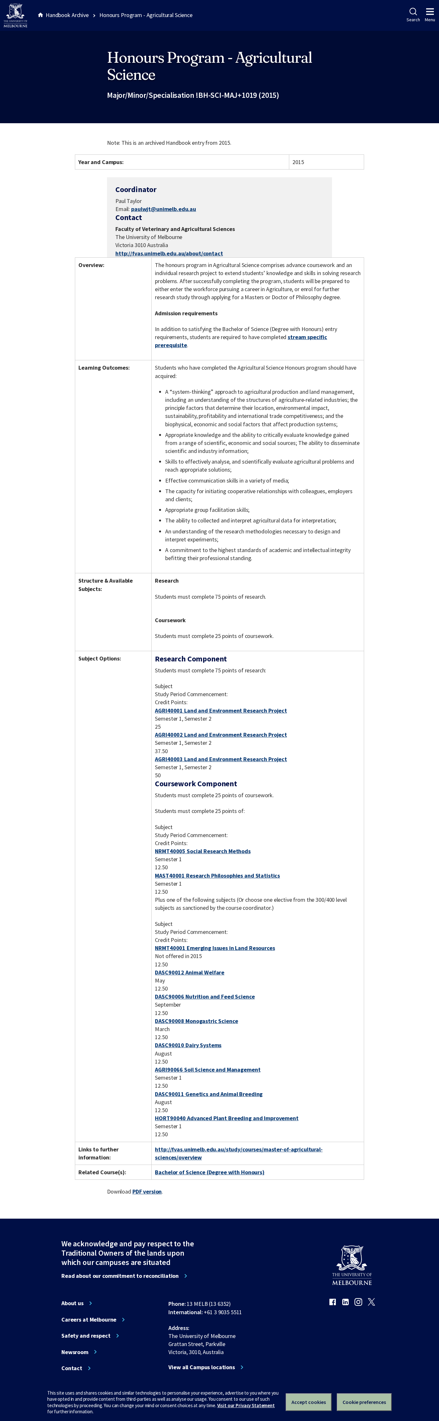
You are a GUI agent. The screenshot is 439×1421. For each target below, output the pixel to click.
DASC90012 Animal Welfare (189, 972)
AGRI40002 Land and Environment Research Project (221, 734)
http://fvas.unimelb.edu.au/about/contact (169, 253)
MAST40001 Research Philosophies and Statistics (217, 875)
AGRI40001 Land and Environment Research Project (221, 710)
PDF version (147, 1191)
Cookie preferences (364, 1402)
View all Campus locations (201, 1367)
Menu (430, 20)
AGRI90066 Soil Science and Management (207, 1069)
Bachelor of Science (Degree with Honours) (209, 1172)
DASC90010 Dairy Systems (188, 1045)
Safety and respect (86, 1335)
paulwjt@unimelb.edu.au (163, 209)
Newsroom (74, 1352)
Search (413, 20)
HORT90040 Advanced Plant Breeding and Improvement (226, 1118)
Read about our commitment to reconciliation (120, 1275)
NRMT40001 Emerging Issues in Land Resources (215, 948)
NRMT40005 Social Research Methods (203, 851)
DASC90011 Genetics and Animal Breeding (209, 1094)
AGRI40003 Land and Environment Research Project (221, 759)
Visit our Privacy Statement (246, 1405)
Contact (71, 1368)
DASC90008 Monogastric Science (196, 1021)
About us (72, 1303)
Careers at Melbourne (88, 1319)
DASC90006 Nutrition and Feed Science (205, 996)
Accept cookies (308, 1402)
